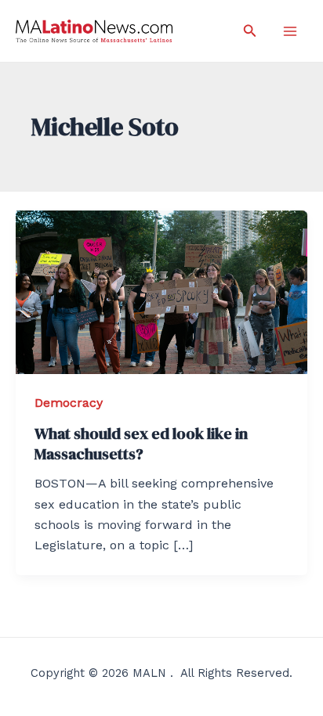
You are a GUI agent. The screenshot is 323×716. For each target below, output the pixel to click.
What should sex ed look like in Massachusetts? (141, 444)
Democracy (68, 402)
